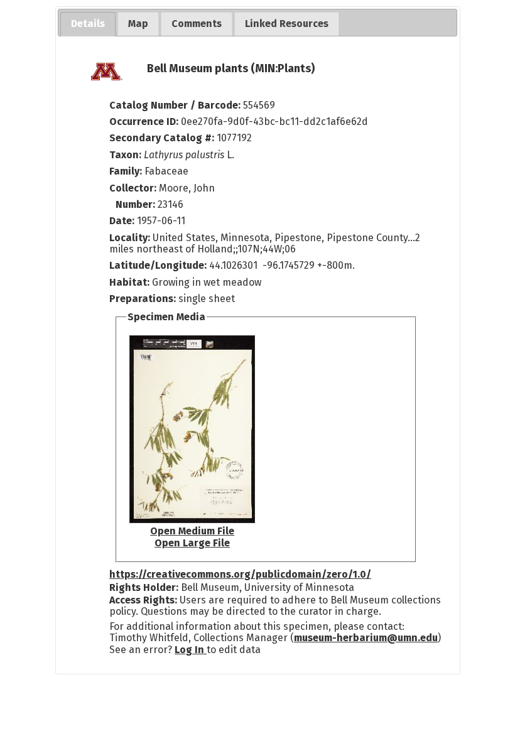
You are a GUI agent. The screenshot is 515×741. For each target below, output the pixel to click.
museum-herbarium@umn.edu (366, 638)
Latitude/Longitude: (158, 265)
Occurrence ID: (145, 121)
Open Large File (192, 543)
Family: (125, 171)
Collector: (134, 188)
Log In (191, 650)
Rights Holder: (143, 587)
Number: (137, 204)
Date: (121, 221)
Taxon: (125, 155)
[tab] (88, 24)
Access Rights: (143, 600)
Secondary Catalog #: (161, 138)
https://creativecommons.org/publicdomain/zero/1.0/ (240, 574)
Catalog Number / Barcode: (176, 105)
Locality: (129, 238)
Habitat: (130, 282)
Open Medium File (192, 531)
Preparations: (142, 299)
